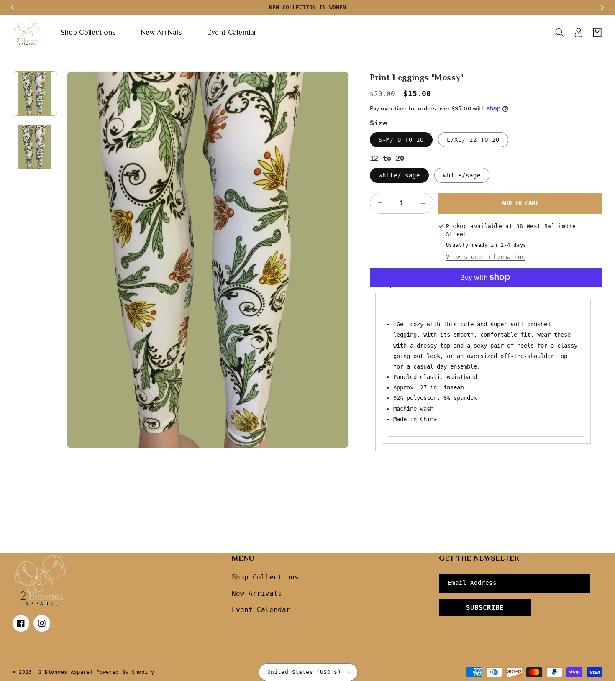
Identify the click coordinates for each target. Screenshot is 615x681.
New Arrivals (257, 593)
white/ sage (399, 175)
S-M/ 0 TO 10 (401, 139)
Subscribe (485, 608)
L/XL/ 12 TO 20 (473, 139)
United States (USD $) (304, 672)
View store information (485, 256)
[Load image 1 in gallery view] (35, 93)
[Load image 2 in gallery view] (35, 146)
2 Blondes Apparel (65, 672)
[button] (559, 32)
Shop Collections (265, 577)
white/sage (462, 175)
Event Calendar (261, 610)
